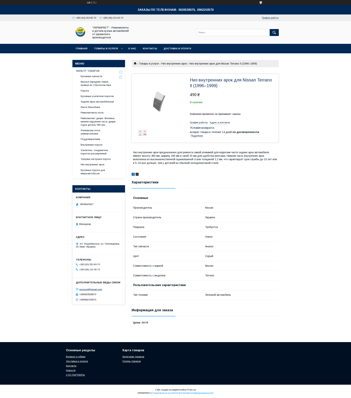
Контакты (150, 48)
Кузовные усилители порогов (97, 96)
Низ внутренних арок (174, 63)
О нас (132, 48)
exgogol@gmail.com (90, 289)
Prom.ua (191, 390)
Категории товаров (133, 356)
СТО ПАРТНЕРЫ (75, 375)
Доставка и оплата (177, 48)
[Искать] (274, 32)
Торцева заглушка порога (96, 159)
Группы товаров (131, 361)
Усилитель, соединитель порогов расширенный (94, 152)
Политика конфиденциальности (197, 393)
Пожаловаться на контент (165, 393)
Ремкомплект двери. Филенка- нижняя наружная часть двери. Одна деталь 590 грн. (98, 121)
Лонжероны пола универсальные (90, 132)
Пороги (85, 90)
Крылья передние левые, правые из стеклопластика (96, 83)
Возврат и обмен (75, 356)
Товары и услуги (106, 48)
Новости (71, 370)
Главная (81, 48)
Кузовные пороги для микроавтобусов (93, 172)
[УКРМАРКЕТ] (80, 39)
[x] (137, 174)
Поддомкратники (90, 139)
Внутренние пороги (91, 144)
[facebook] (133, 174)
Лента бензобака (90, 107)
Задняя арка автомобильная (97, 101)
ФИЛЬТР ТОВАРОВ (87, 70)
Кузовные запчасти (91, 76)
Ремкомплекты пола (92, 112)
